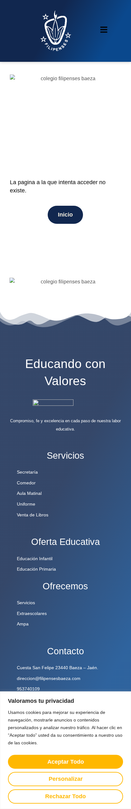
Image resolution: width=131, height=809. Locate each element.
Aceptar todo (65, 762)
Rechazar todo (65, 796)
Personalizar (66, 779)
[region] (65, 750)
